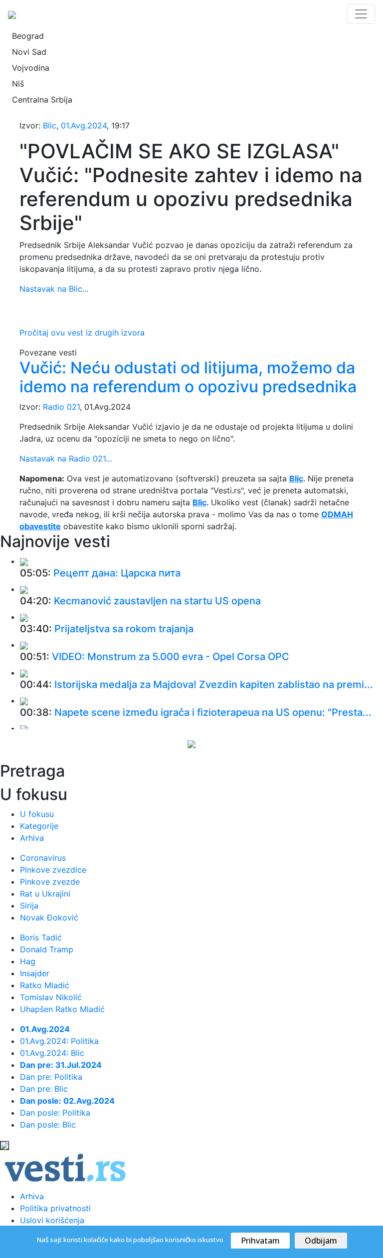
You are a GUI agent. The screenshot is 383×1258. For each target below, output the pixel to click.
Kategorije (39, 826)
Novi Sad (29, 52)
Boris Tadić (41, 937)
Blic (49, 125)
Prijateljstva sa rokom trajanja (123, 629)
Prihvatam (260, 1240)
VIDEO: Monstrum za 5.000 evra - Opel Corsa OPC (170, 657)
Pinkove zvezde (50, 882)
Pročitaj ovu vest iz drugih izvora (82, 333)
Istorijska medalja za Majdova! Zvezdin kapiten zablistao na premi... (213, 684)
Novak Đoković (49, 917)
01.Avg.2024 (84, 125)
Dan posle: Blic (48, 1125)
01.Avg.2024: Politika (59, 1041)
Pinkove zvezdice (53, 870)
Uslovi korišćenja (52, 1220)
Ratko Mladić (44, 985)
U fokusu (37, 814)
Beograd (28, 36)
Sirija (29, 906)
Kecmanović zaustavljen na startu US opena (157, 601)
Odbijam (321, 1240)
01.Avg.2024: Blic (52, 1053)
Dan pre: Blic (44, 1089)
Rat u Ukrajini (45, 894)
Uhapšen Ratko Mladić (62, 1009)
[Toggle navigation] (361, 14)
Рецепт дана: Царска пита (117, 573)
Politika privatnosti (55, 1208)
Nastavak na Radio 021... (65, 458)
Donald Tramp (46, 949)
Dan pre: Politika (51, 1077)
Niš (18, 84)
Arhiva (32, 838)
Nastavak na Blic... (53, 289)
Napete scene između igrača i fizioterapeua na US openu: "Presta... (213, 712)
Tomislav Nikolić (51, 997)
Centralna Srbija (42, 100)
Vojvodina (30, 68)
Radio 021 (61, 407)
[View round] (24, 561)
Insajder (34, 973)
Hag (27, 961)
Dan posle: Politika (55, 1113)
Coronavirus (43, 858)
